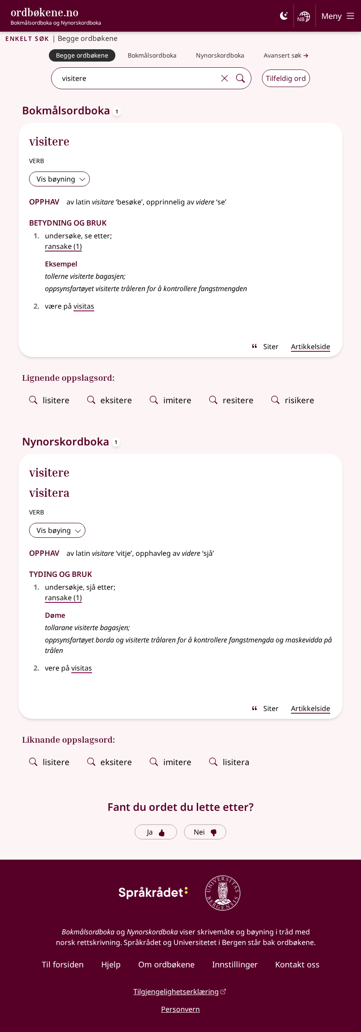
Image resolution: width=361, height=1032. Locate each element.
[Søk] (240, 78)
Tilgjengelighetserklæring (176, 991)
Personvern (180, 1009)
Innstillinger (235, 964)
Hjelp (111, 964)
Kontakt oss (297, 964)
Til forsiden (63, 964)
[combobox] (134, 78)
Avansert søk (282, 55)
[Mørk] (284, 16)
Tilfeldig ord (286, 78)
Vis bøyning (56, 179)
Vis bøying (54, 530)
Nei (199, 832)
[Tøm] (224, 78)
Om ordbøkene (166, 964)
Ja (150, 832)
